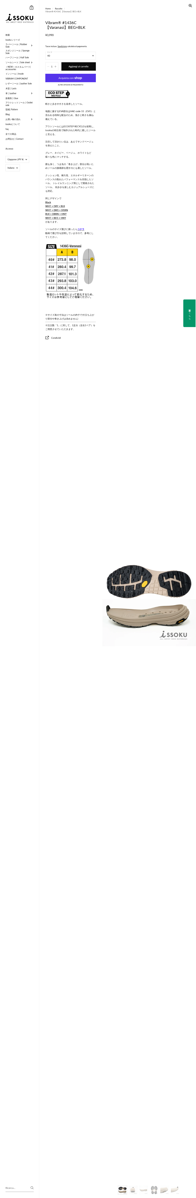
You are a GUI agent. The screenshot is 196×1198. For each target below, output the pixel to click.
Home (48, 8)
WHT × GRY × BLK (55, 206)
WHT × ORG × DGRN (56, 210)
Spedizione (62, 46)
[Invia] (32, 1187)
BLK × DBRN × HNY (56, 214)
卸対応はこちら (189, 313)
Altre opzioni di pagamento (70, 85)
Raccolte (58, 8)
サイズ (49, 52)
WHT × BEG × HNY (55, 218)
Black (48, 202)
